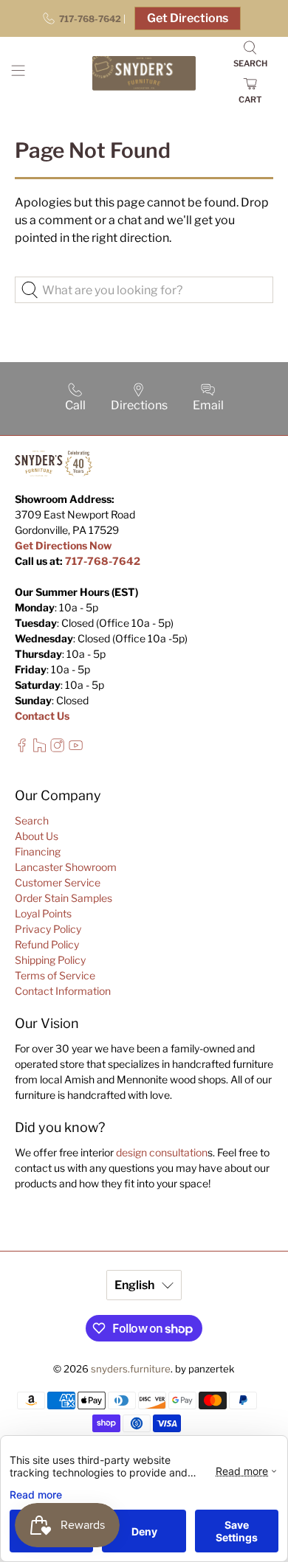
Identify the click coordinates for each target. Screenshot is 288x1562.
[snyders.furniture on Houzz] (39, 748)
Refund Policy (47, 944)
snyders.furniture (131, 1369)
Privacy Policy (48, 929)
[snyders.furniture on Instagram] (57, 748)
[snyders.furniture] (144, 73)
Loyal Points (43, 913)
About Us (36, 836)
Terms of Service (55, 975)
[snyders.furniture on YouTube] (76, 748)
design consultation (162, 1152)
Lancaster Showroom (66, 867)
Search (32, 820)
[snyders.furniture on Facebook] (22, 748)
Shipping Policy (50, 960)
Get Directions (187, 18)
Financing (38, 851)
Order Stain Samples (63, 898)
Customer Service (57, 882)
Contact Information (63, 991)
